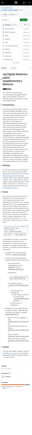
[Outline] (29, 68)
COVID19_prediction (10, 32)
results (6, 35)
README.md (8, 52)
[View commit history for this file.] (28, 25)
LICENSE (7, 49)
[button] (27, 226)
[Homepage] (16, 2)
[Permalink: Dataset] (1, 165)
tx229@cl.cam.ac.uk (9, 353)
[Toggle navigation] (2, 2)
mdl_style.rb (8, 56)
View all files (16, 63)
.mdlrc (6, 42)
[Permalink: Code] (1, 192)
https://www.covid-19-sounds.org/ (13, 175)
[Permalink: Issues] (1, 347)
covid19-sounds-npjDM (9, 10)
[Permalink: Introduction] (1, 105)
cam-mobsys (7, 8)
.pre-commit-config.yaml (11, 45)
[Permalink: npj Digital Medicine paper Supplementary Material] (1, 79)
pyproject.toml (9, 59)
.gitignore (7, 39)
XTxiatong (8, 25)
